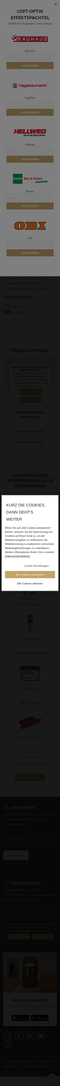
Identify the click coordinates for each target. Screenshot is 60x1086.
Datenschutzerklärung (17, 556)
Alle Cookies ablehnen (30, 583)
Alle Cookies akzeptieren (30, 574)
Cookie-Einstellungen (36, 565)
